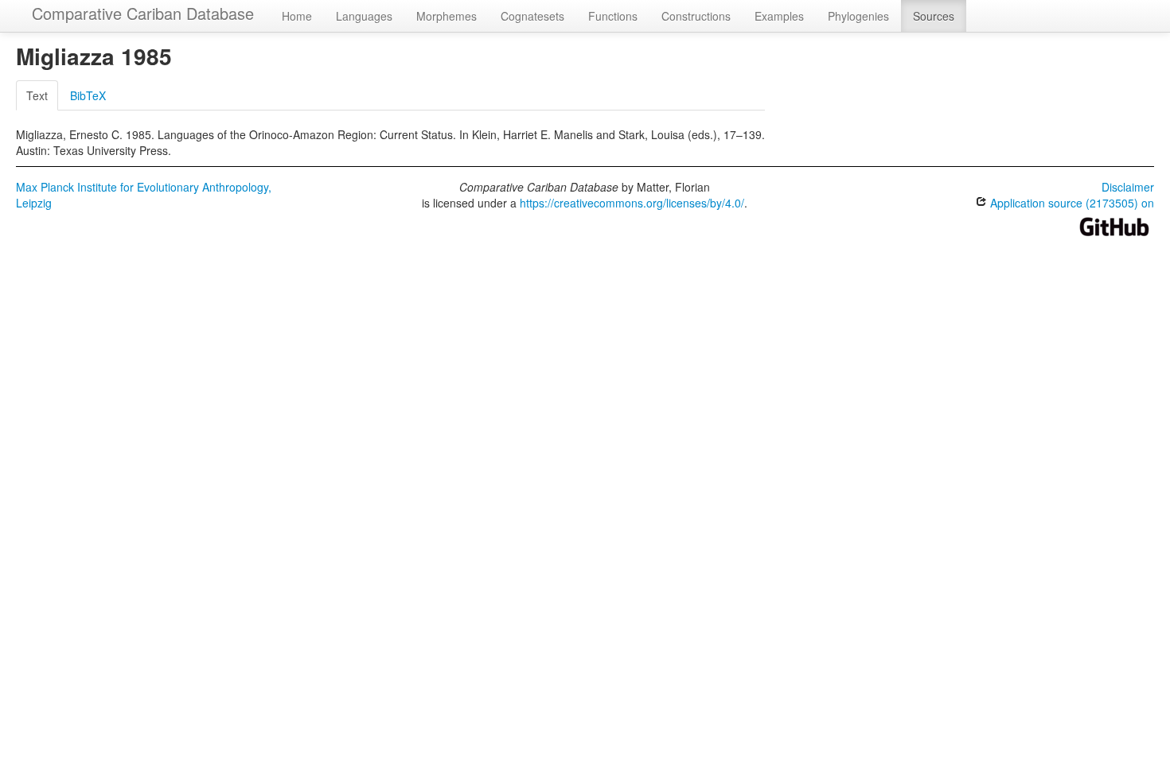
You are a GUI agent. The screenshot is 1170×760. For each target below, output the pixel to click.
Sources (933, 16)
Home (297, 16)
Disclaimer (1128, 187)
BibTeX (88, 95)
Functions (613, 16)
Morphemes (446, 16)
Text (37, 95)
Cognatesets (532, 16)
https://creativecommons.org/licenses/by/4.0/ (632, 203)
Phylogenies (858, 16)
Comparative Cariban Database (143, 13)
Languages (364, 16)
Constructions (696, 16)
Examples (779, 16)
